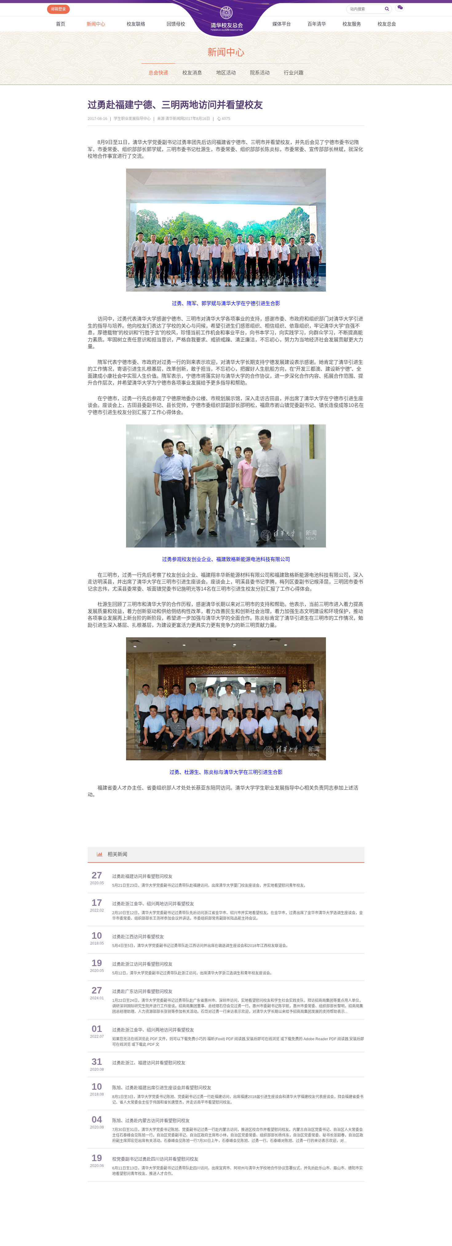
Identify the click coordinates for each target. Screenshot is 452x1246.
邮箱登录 (58, 9)
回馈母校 (176, 23)
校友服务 (352, 23)
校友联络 (136, 23)
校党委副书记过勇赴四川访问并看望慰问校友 (155, 1159)
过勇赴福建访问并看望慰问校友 (142, 876)
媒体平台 (281, 23)
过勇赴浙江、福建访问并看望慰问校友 (148, 1063)
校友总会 (387, 23)
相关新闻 (117, 854)
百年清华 (316, 23)
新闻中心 (96, 23)
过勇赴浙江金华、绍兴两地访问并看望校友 (153, 904)
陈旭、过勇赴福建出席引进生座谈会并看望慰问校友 (161, 1087)
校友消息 (192, 72)
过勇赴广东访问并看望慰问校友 (142, 991)
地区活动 (226, 72)
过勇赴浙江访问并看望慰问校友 (142, 964)
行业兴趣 (293, 72)
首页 (60, 23)
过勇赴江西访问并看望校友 (138, 936)
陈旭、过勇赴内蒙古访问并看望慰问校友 (151, 1120)
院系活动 (260, 72)
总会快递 (158, 72)
